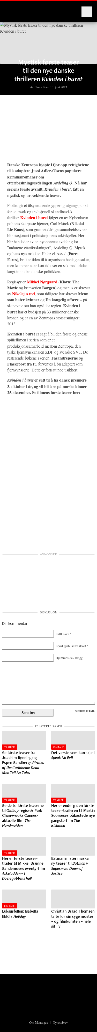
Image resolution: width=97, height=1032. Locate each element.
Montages (13, 9)
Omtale (58, 747)
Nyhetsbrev (60, 1022)
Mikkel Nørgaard (42, 282)
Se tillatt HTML (85, 710)
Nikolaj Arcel (23, 294)
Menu (86, 11)
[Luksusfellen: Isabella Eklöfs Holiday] (24, 899)
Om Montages (38, 1022)
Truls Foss (42, 87)
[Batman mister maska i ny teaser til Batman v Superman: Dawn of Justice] (73, 846)
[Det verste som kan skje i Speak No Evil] (73, 740)
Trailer (9, 747)
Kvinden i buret (34, 217)
